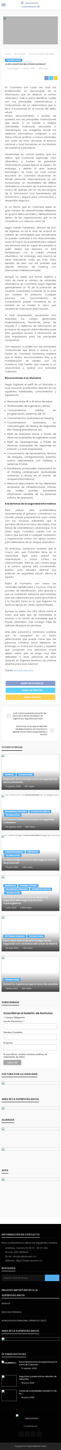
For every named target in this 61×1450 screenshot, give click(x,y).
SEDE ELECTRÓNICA (11, 1312)
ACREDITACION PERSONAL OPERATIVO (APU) (24, 1320)
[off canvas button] (4, 5)
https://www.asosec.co (29, 1260)
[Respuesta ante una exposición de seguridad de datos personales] (30, 772)
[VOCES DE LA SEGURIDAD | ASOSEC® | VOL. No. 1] (9, 1395)
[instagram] (33, 1434)
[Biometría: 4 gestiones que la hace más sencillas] (30, 974)
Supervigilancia (40, 811)
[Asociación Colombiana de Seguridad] (30, 1418)
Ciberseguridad (14, 851)
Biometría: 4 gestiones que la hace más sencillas (30, 984)
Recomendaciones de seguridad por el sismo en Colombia (38, 1363)
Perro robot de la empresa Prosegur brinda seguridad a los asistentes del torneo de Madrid (30, 942)
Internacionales (15, 936)
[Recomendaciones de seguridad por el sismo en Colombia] (9, 1362)
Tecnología (14, 60)
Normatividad (28, 885)
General (9, 774)
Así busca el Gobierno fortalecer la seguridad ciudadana (28, 821)
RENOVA (6, 1303)
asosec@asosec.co (24, 1256)
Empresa (8, 1042)
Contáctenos (30, 1426)
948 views (43, 68)
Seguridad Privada (16, 811)
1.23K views (27, 867)
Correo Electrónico (14, 1021)
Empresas (32, 851)
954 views (27, 988)
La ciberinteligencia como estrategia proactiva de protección (29, 861)
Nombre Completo (12, 1032)
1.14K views (27, 948)
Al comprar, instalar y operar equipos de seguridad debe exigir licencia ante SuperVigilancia (25, 900)
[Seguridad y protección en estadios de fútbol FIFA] (9, 1380)
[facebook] (21, 1434)
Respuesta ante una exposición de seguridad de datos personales (30, 781)
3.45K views (26, 907)
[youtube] (39, 1434)
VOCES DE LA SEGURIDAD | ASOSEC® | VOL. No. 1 (38, 1392)
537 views (29, 786)
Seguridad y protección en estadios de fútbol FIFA (37, 1378)
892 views (30, 826)
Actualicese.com (23, 670)
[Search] (56, 5)
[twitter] (27, 1434)
